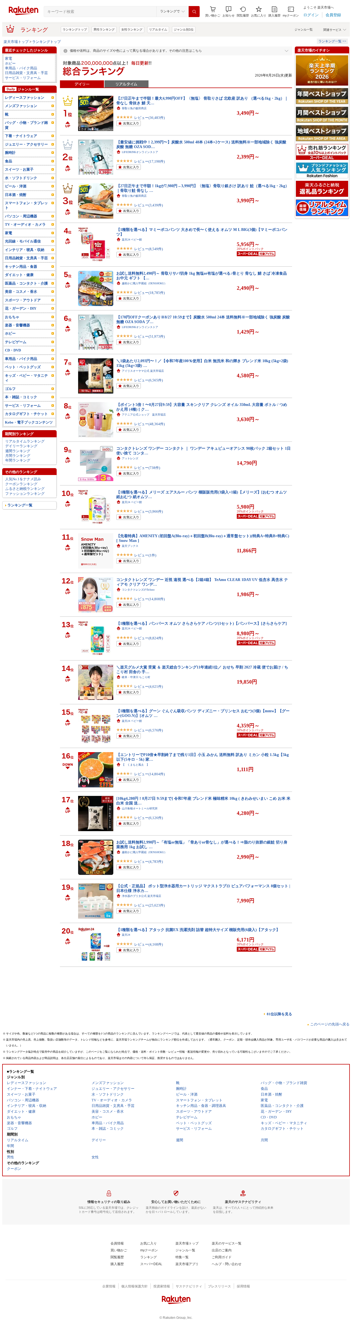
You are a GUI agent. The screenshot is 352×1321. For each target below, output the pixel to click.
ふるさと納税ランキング (25, 489)
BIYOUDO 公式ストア (135, 1158)
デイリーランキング (21, 446)
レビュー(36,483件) (149, 118)
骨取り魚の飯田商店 (134, 108)
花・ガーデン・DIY (20, 308)
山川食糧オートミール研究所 (140, 808)
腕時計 (10, 153)
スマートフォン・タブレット (26, 205)
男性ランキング (104, 29)
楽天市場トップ (16, 42)
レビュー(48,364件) (149, 424)
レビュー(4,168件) (148, 944)
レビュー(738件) (147, 468)
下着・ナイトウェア (21, 136)
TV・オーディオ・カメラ (25, 224)
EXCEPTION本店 (132, 983)
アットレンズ (130, 458)
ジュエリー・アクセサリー (26, 144)
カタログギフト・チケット (26, 414)
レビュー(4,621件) (148, 686)
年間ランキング (17, 460)
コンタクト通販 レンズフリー (141, 1289)
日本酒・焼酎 (15, 195)
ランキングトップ (75, 29)
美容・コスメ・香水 (21, 292)
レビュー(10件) (146, 1119)
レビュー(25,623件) (149, 905)
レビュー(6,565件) (148, 380)
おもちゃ (12, 317)
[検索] (194, 11)
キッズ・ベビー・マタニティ (26, 377)
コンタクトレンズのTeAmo (138, 589)
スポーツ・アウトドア (23, 300)
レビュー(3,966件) (148, 511)
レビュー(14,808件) (149, 599)
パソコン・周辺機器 (21, 216)
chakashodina (129, 1246)
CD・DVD (13, 350)
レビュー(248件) (147, 993)
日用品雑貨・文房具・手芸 (26, 73)
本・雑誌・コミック (21, 397)
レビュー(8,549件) (148, 249)
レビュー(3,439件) (148, 205)
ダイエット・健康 (19, 275)
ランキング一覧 (19, 505)
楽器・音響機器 (17, 325)
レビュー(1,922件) (148, 1080)
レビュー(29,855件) (149, 1212)
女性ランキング (131, 29)
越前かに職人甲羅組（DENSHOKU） (144, 283)
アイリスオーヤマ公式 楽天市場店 (143, 370)
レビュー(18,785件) (149, 293)
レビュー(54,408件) (149, 1168)
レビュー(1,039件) (148, 1037)
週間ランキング (17, 451)
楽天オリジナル (131, 1070)
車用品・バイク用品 (21, 68)
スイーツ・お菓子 (19, 169)
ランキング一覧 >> (332, 41)
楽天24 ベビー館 (132, 239)
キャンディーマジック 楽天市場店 (144, 1202)
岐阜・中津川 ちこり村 (136, 677)
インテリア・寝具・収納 (24, 250)
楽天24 (126, 934)
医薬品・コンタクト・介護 (26, 283)
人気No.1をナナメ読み (23, 479)
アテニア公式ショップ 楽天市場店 (144, 414)
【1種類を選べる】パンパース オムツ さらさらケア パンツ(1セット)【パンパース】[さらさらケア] (201, 623)
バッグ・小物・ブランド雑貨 (26, 125)
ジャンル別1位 (184, 29)
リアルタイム (158, 29)
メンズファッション (21, 106)
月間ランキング (17, 456)
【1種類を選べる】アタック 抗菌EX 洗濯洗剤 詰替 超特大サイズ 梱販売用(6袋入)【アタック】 (198, 929)
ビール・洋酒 (15, 186)
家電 (8, 58)
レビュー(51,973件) (149, 336)
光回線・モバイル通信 (23, 241)
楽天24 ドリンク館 (133, 1109)
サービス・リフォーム (23, 78)
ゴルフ (10, 389)
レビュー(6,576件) (148, 730)
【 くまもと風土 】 (135, 764)
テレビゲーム (15, 342)
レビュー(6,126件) (148, 818)
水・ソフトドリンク (21, 178)
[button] (228, 11)
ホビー (10, 63)
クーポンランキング (21, 484)
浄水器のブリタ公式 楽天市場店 (141, 895)
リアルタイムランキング (25, 441)
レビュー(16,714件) (149, 1255)
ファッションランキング (25, 494)
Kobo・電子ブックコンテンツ (29, 422)
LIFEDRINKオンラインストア (140, 152)
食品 (8, 161)
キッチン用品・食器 (21, 266)
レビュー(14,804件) (149, 774)
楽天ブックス (130, 545)
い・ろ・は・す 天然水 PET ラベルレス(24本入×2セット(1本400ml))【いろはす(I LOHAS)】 (195, 1104)
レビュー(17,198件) (149, 161)
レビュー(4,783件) (148, 861)
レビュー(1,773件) (148, 1299)
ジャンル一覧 (304, 29)
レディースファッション (24, 97)
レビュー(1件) (145, 555)
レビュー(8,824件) (148, 638)
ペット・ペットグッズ (23, 367)
